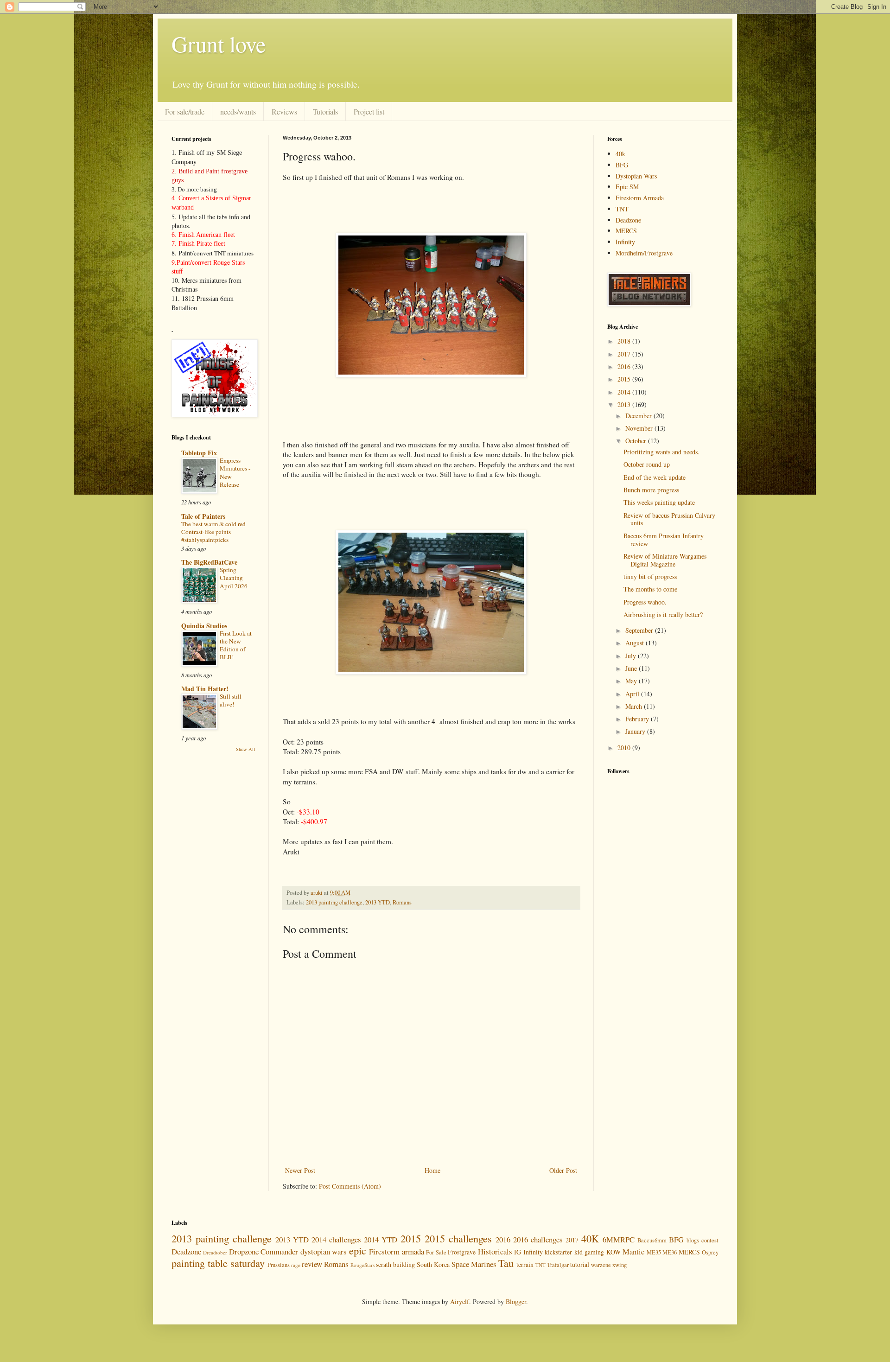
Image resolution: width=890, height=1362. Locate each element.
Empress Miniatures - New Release (235, 472)
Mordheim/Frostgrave (644, 252)
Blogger (516, 1301)
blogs (693, 1240)
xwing (619, 1265)
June (632, 668)
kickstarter (558, 1251)
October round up (646, 464)
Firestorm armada (396, 1251)
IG (517, 1251)
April (633, 693)
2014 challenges (336, 1239)
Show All (245, 749)
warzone (601, 1265)
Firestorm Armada (640, 197)
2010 (624, 747)
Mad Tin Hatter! (205, 689)
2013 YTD (377, 902)
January (636, 731)
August (635, 642)
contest (709, 1240)
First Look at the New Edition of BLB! (236, 645)
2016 (624, 366)
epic (357, 1250)
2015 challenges (458, 1238)
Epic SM (627, 186)
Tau (506, 1263)
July (631, 655)
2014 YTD (380, 1239)
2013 (624, 404)
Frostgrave (462, 1251)
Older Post (563, 1170)
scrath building (395, 1264)
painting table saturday (218, 1263)
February (638, 718)
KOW (613, 1251)
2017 (624, 354)
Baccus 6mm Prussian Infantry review (663, 539)
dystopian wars (323, 1251)
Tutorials (325, 111)
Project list (369, 111)
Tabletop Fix (199, 453)
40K (590, 1238)
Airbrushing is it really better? (663, 614)
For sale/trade (184, 111)
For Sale (436, 1252)
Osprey (710, 1252)
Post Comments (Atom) (350, 1186)
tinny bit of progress (650, 576)
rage (295, 1264)
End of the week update (654, 477)
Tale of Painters (203, 516)
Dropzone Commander (263, 1251)
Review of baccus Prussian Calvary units (669, 519)
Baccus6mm (652, 1240)
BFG (622, 164)
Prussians (278, 1265)
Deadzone (628, 220)
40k (620, 153)
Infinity (625, 241)
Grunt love (219, 43)
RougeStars (362, 1264)
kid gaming (589, 1251)
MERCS (626, 230)
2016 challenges (538, 1239)
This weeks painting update (659, 502)
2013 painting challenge (334, 902)
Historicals (495, 1251)
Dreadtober (215, 1252)
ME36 (669, 1252)
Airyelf (459, 1301)
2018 (624, 341)
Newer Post (300, 1170)
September (640, 630)
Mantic (633, 1251)
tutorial (579, 1264)
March (634, 706)
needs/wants (238, 111)
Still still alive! (231, 700)
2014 (624, 392)
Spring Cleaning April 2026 (234, 578)
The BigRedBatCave (209, 562)
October (636, 440)
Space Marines (473, 1264)
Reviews (284, 111)
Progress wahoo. (645, 602)
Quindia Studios (204, 625)
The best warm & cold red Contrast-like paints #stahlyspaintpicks (213, 532)
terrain (525, 1264)
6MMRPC (619, 1239)
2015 (624, 379)
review (312, 1264)
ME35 (654, 1252)
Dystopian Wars (636, 176)
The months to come (650, 589)
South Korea (433, 1264)
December (639, 415)
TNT (622, 208)
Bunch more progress (651, 489)
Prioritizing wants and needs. (661, 451)
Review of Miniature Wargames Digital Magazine (664, 560)
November (640, 428)
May (632, 680)
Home (432, 1170)
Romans (402, 902)
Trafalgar (558, 1265)
